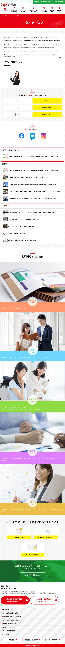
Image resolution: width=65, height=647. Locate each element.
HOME (2, 15)
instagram (43, 139)
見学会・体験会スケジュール (44, 11)
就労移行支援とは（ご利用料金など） (33, 11)
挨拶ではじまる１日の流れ (10, 620)
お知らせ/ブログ (7, 627)
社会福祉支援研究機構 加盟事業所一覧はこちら (15, 600)
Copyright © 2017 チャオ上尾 (32, 645)
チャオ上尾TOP (4, 10)
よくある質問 (29, 2)
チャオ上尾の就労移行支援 (14, 11)
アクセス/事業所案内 (9, 631)
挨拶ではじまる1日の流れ (23, 11)
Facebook (21, 139)
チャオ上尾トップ (8, 609)
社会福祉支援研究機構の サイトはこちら (44, 600)
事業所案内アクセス (59, 11)
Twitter (32, 139)
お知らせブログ (52, 11)
